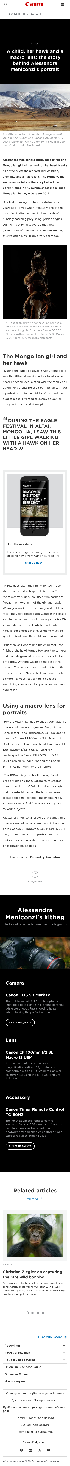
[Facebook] (21, 1450)
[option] (35, 1258)
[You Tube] (49, 1450)
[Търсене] (6, 5)
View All (32, 1198)
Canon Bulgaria (34, 1442)
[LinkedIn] (30, 1450)
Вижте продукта (20, 1023)
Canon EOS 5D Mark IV (28, 995)
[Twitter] (39, 1450)
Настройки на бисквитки (35, 1432)
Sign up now (33, 562)
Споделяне (35, 881)
